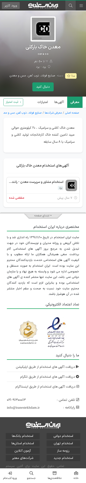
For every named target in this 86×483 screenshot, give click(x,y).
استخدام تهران (63, 443)
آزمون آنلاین (22, 450)
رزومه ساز (63, 450)
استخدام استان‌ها (22, 443)
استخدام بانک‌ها (22, 436)
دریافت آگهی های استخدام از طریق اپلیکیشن (46, 367)
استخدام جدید (63, 458)
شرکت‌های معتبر (22, 458)
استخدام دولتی (63, 436)
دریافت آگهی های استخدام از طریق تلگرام (48, 376)
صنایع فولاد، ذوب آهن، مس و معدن (32, 75)
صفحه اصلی (72, 113)
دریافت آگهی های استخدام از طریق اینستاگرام (45, 386)
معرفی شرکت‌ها (53, 113)
